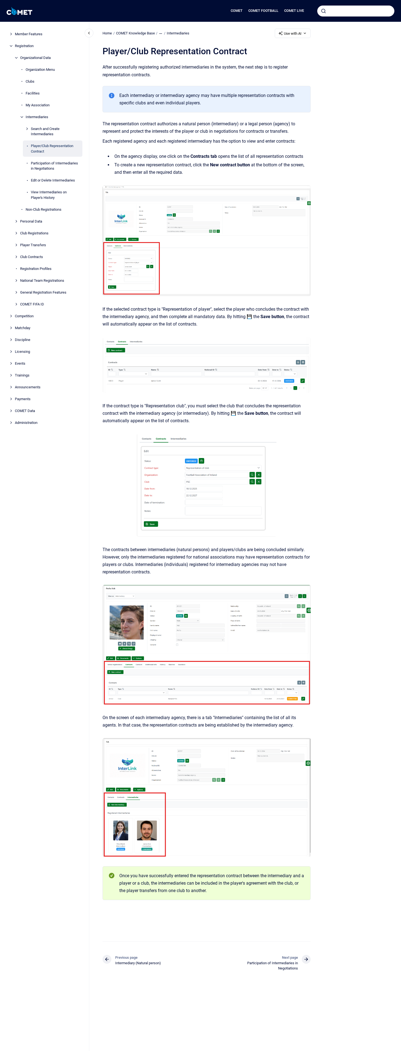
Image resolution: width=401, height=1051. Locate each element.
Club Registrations (34, 233)
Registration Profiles (36, 269)
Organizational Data (35, 58)
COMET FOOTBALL (263, 11)
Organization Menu (40, 69)
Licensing (22, 352)
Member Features (28, 34)
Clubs (30, 81)
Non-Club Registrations (43, 209)
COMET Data (25, 411)
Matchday (22, 328)
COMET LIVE (294, 11)
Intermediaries (37, 117)
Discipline (22, 340)
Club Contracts (31, 257)
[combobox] (355, 11)
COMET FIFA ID (32, 304)
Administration (26, 423)
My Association (38, 105)
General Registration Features (43, 292)
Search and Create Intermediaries (45, 131)
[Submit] (323, 11)
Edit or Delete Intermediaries (53, 180)
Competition (24, 316)
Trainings (22, 375)
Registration (24, 46)
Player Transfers (33, 245)
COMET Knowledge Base (135, 33)
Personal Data (31, 221)
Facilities (33, 93)
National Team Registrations (42, 280)
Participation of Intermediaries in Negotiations (54, 166)
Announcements (28, 387)
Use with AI (293, 33)
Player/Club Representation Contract (52, 148)
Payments (23, 399)
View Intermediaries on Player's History (49, 195)
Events (20, 363)
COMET (237, 11)
